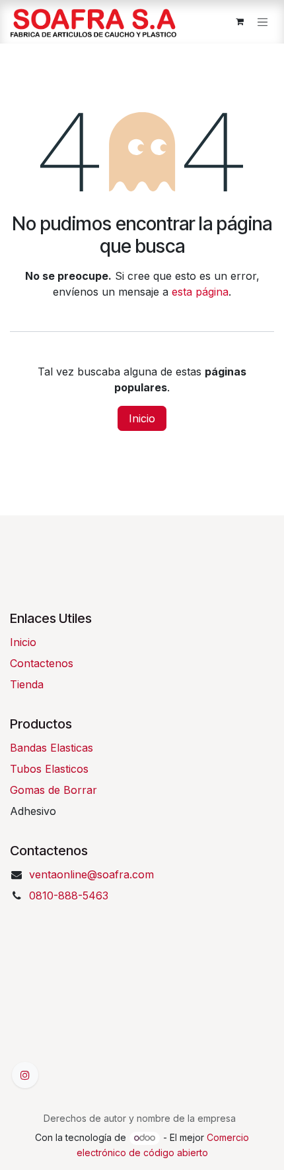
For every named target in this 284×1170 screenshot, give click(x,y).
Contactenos (41, 663)
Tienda (27, 684)
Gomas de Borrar (53, 789)
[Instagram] (25, 1075)
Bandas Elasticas (51, 747)
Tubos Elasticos (49, 768)
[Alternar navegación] (263, 22)
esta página (200, 291)
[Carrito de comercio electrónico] (240, 22)
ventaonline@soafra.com (91, 874)
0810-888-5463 (68, 895)
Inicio (142, 418)
